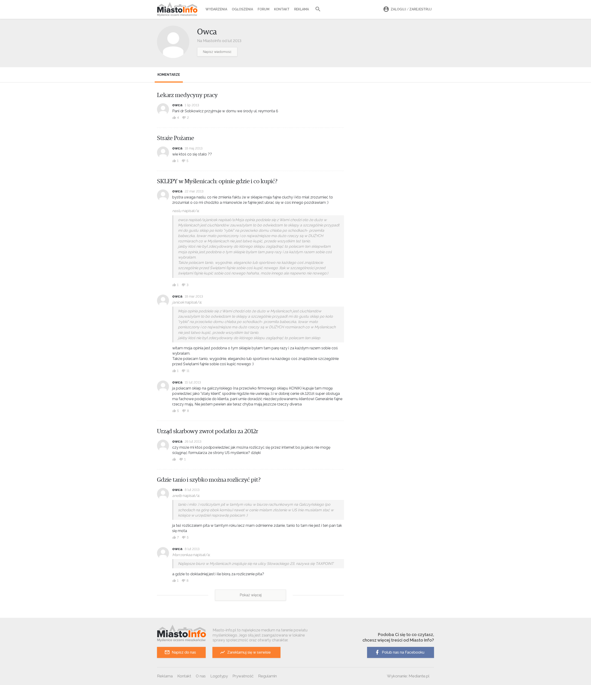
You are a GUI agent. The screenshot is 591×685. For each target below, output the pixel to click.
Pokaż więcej (251, 595)
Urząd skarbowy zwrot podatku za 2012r (207, 431)
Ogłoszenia (242, 9)
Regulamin (267, 676)
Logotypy (219, 676)
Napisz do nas (184, 652)
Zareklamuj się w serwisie (249, 652)
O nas (201, 676)
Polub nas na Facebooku (403, 652)
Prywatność (242, 676)
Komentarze (168, 74)
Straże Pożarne (175, 138)
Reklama (301, 9)
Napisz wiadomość (217, 52)
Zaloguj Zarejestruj (411, 9)
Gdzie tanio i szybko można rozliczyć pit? (209, 480)
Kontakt (281, 9)
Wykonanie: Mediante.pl (408, 676)
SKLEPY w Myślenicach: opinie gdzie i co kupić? (217, 181)
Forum (263, 9)
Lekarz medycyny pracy (187, 95)
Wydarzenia (216, 9)
